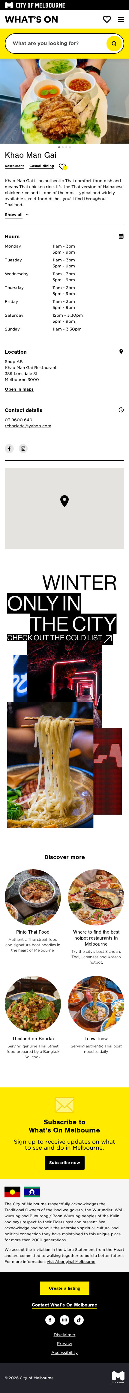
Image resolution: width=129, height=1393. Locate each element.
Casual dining (41, 166)
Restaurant (14, 166)
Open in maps (19, 389)
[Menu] (121, 19)
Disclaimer (65, 1335)
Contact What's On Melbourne (64, 1305)
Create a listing (64, 1288)
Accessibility (64, 1352)
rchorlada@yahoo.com (28, 426)
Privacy (64, 1343)
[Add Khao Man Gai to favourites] (63, 166)
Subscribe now (64, 1162)
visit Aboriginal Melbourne (71, 1261)
